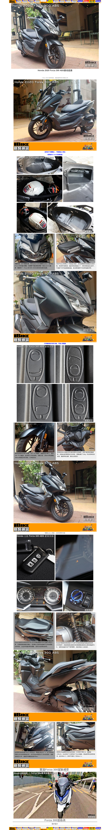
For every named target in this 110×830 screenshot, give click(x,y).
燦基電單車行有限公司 (61, 78)
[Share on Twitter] (54, 824)
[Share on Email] (57, 824)
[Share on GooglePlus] (56, 824)
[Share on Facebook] (52, 824)
